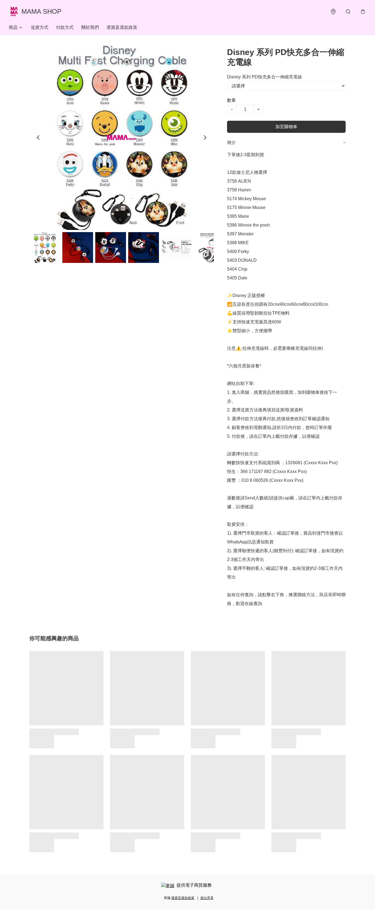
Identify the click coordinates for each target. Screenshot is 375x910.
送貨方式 (39, 27)
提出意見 (207, 898)
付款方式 (65, 27)
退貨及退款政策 (122, 27)
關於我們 (90, 27)
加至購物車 (286, 126)
